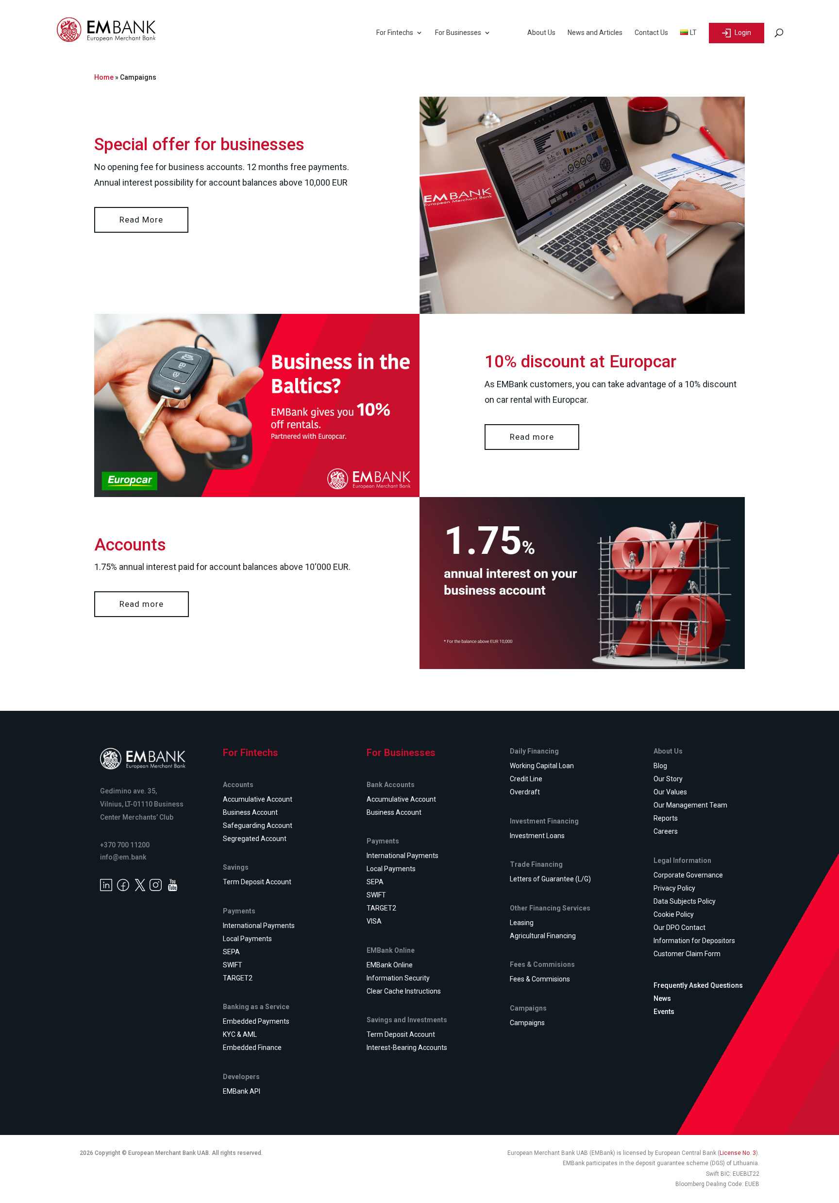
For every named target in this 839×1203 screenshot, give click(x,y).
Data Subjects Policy (685, 901)
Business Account (250, 812)
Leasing (522, 923)
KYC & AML (240, 1034)
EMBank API (241, 1091)
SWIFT (232, 965)
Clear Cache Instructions (404, 991)
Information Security (398, 978)
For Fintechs (394, 32)
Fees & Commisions (540, 979)
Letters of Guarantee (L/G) (550, 879)
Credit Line (526, 779)
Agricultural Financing (543, 936)
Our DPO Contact (679, 927)
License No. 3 (738, 1153)
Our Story (668, 779)
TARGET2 (237, 978)
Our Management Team (690, 805)
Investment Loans (537, 836)
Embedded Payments (256, 1021)
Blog (660, 766)
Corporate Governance (688, 875)
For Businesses (458, 32)
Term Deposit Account (257, 882)
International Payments (259, 925)
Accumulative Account (257, 799)
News (662, 998)
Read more (532, 437)
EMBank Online (390, 965)
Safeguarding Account (257, 825)
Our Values (670, 792)
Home (104, 77)
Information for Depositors (694, 941)
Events (664, 1011)
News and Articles (595, 32)
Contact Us (651, 32)
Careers (666, 831)
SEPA (231, 952)
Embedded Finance (252, 1047)
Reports (666, 818)
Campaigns (527, 1023)
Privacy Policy (674, 888)
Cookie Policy (674, 914)
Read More (141, 219)
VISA (374, 921)
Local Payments (247, 939)
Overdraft (525, 792)
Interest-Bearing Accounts (407, 1047)
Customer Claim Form (687, 954)
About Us (541, 32)
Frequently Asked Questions (698, 985)
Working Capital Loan (542, 766)
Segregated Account (254, 838)
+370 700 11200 (125, 845)
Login (742, 32)
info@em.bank (123, 857)
